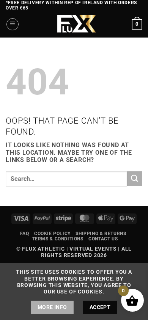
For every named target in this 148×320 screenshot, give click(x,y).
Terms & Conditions (57, 239)
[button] (12, 24)
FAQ (24, 233)
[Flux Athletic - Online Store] (75, 24)
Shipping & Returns (101, 233)
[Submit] (134, 178)
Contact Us (103, 239)
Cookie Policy (52, 233)
